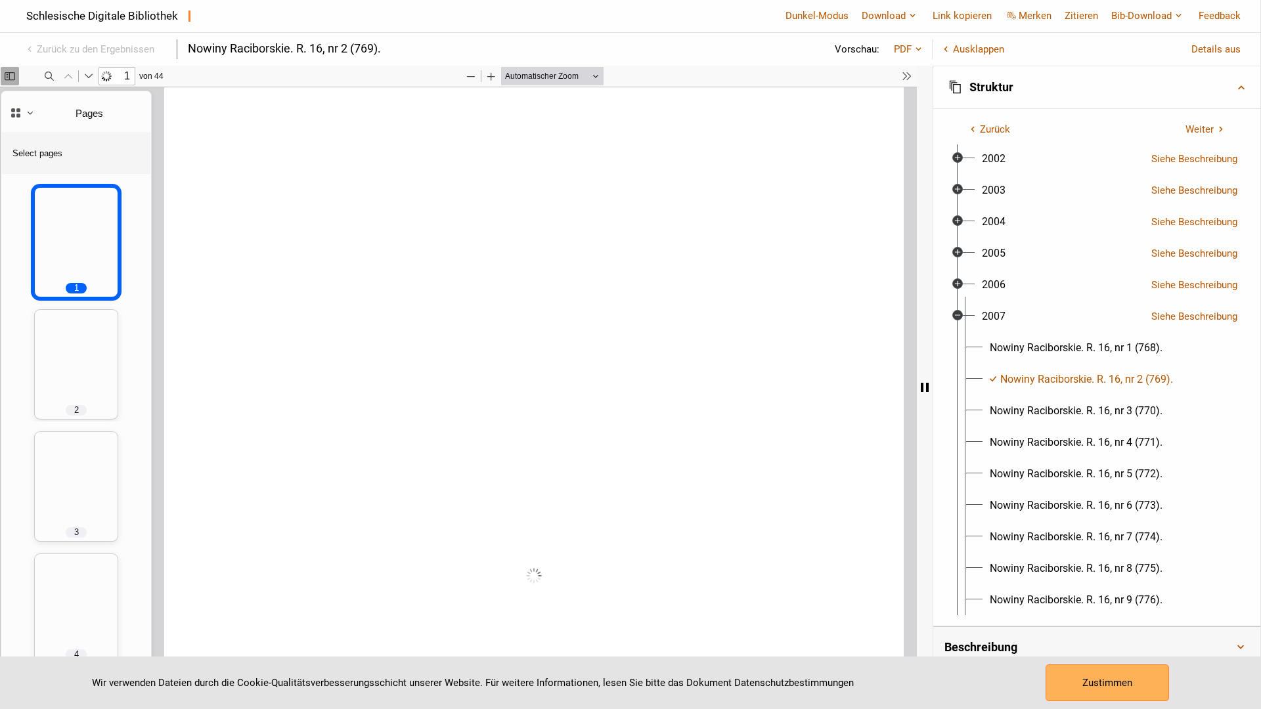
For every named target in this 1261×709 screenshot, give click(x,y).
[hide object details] (925, 387)
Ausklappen (978, 49)
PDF (903, 49)
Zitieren (1081, 16)
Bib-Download (1141, 16)
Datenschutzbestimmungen (794, 683)
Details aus (1216, 49)
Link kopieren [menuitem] (962, 16)
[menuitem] (993, 159)
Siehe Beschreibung (1194, 159)
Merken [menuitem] (1035, 16)
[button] (1096, 87)
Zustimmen (1107, 683)
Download (884, 16)
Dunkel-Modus (817, 16)
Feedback (1220, 16)
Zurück (995, 129)
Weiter (1199, 129)
